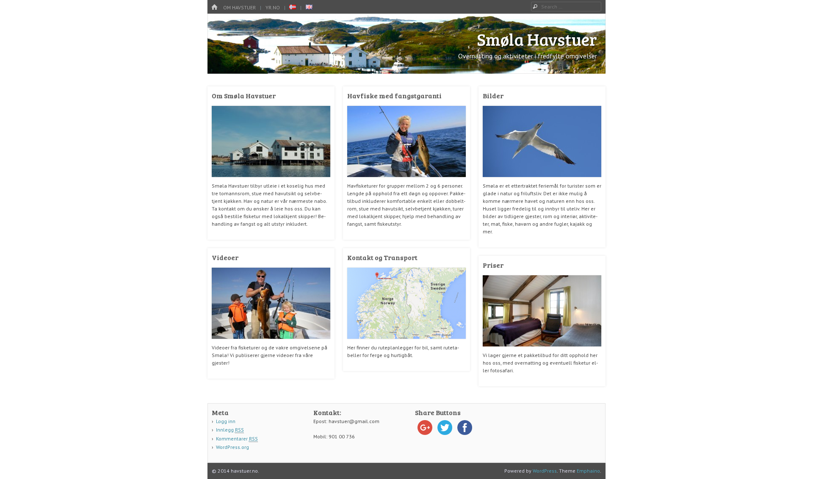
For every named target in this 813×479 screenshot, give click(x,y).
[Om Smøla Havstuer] (271, 180)
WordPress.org (232, 447)
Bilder (493, 95)
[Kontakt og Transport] (406, 342)
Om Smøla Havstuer (244, 95)
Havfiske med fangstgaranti (394, 95)
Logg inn (225, 421)
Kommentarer (237, 438)
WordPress (545, 471)
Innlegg (230, 429)
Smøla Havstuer (537, 39)
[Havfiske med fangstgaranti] (406, 180)
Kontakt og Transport (382, 257)
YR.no (272, 7)
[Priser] (542, 349)
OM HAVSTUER (239, 7)
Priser (493, 264)
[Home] (214, 7)
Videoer (225, 257)
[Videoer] (271, 342)
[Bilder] (542, 180)
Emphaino (588, 471)
